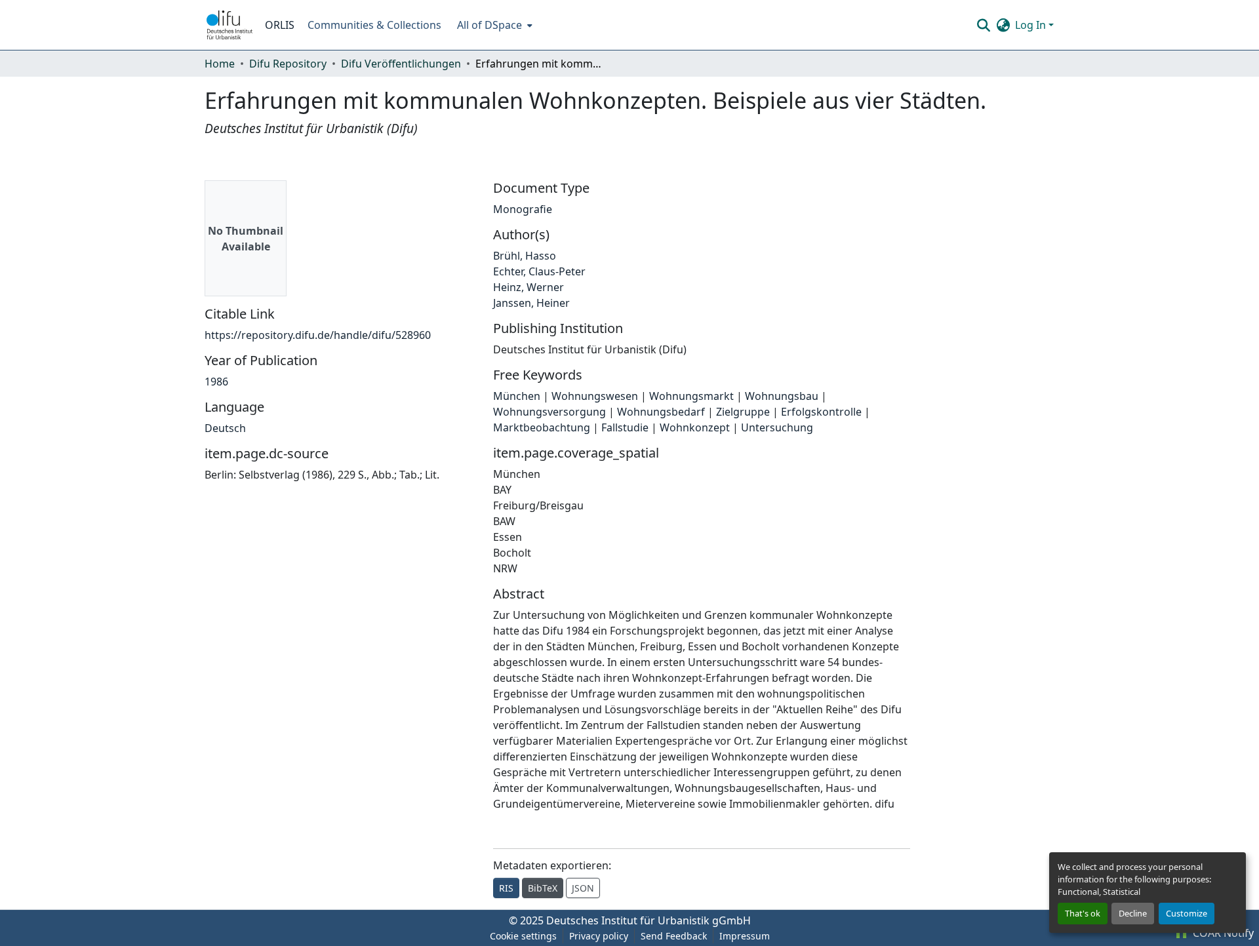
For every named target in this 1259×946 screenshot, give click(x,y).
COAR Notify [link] (1222, 933)
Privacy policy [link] (598, 936)
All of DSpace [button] (489, 25)
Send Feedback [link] (674, 936)
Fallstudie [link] (625, 427)
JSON (583, 888)
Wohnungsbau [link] (781, 396)
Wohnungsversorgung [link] (549, 411)
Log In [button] (1032, 25)
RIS (506, 888)
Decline (1133, 913)
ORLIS (279, 25)
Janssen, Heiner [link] (531, 303)
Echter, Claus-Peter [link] (539, 271)
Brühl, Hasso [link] (524, 255)
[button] (229, 25)
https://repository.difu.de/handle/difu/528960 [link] (318, 335)
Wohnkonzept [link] (695, 427)
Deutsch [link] (225, 428)
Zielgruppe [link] (743, 411)
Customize (1186, 913)
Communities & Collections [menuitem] (374, 25)
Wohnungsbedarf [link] (661, 411)
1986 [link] (216, 381)
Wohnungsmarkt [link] (691, 396)
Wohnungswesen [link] (594, 396)
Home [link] (220, 63)
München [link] (516, 396)
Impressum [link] (744, 936)
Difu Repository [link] (288, 63)
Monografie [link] (522, 209)
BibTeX (542, 888)
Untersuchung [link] (777, 427)
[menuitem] (493, 25)
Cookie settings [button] (523, 936)
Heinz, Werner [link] (528, 287)
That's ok (1082, 913)
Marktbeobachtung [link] (541, 427)
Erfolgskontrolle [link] (821, 411)
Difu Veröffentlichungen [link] (401, 63)
